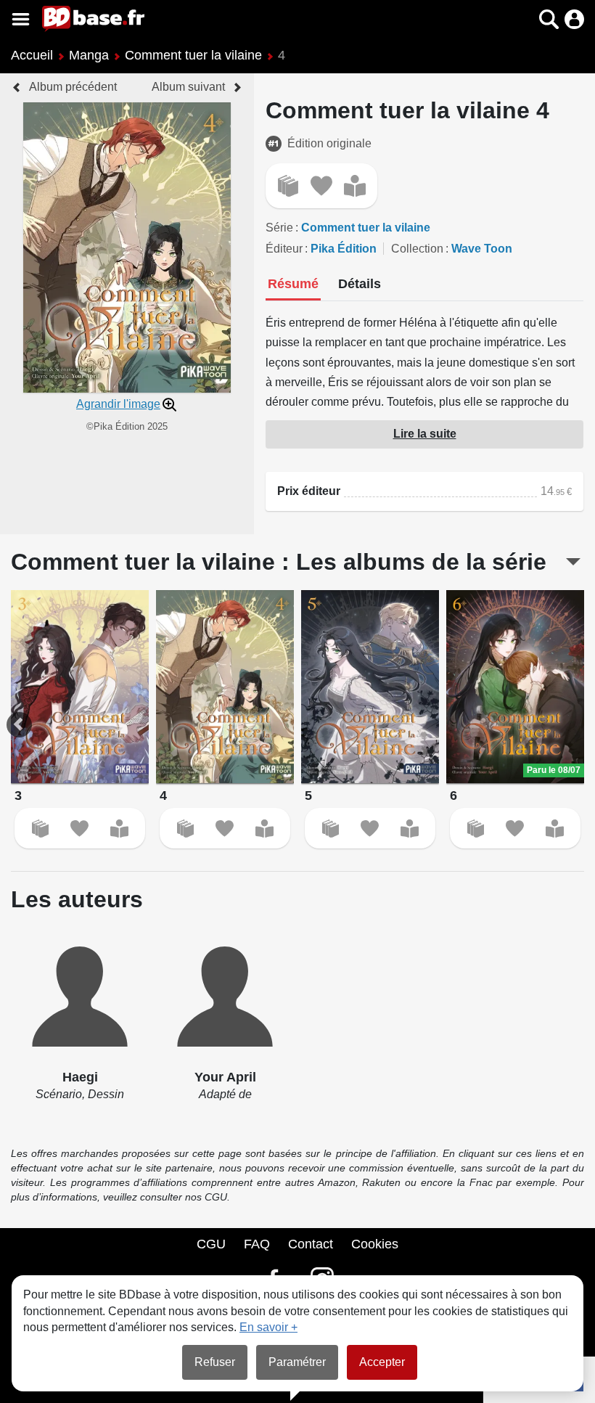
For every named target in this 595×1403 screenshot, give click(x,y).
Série (279, 227)
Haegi (80, 1077)
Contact (310, 1244)
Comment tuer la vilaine (193, 55)
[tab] (293, 285)
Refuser (214, 1362)
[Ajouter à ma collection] (288, 186)
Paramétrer (297, 1362)
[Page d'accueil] (93, 19)
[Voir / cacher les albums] (573, 562)
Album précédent (73, 87)
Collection (417, 248)
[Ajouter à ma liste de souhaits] (321, 186)
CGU (211, 1244)
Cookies (374, 1244)
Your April (225, 1077)
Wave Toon (481, 248)
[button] (523, 19)
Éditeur (284, 248)
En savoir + (268, 1327)
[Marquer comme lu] (355, 186)
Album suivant (188, 87)
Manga (89, 55)
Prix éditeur (308, 491)
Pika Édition (344, 248)
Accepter (382, 1362)
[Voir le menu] (20, 19)
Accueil (32, 55)
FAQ (257, 1244)
